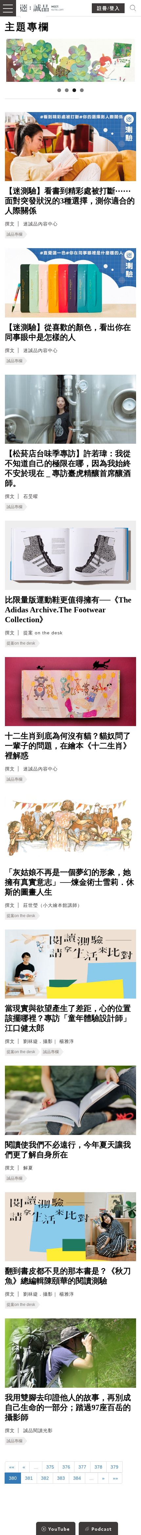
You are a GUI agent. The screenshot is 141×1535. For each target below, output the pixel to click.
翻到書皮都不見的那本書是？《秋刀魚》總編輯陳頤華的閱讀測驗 (68, 1276)
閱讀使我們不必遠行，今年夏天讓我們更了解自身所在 (68, 1150)
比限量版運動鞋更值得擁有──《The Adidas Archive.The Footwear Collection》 (68, 610)
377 (82, 1467)
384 (77, 1478)
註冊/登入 (108, 8)
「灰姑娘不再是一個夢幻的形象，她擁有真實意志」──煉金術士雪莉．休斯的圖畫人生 (69, 882)
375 (50, 1467)
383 (61, 1478)
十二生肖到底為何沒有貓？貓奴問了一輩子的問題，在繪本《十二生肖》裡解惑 (68, 746)
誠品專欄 (14, 234)
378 (98, 1467)
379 (114, 1467)
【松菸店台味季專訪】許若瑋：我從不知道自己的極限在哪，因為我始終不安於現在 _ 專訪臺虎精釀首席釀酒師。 (68, 468)
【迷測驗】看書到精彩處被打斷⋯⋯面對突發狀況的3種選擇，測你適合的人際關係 (70, 201)
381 (29, 1478)
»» (115, 1478)
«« (11, 1467)
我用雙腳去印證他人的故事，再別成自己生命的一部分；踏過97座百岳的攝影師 (68, 1407)
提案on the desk (21, 643)
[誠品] (42, 7)
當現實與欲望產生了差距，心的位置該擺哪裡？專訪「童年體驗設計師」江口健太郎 (68, 1018)
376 (66, 1467)
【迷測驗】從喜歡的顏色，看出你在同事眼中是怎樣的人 (68, 332)
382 (45, 1478)
